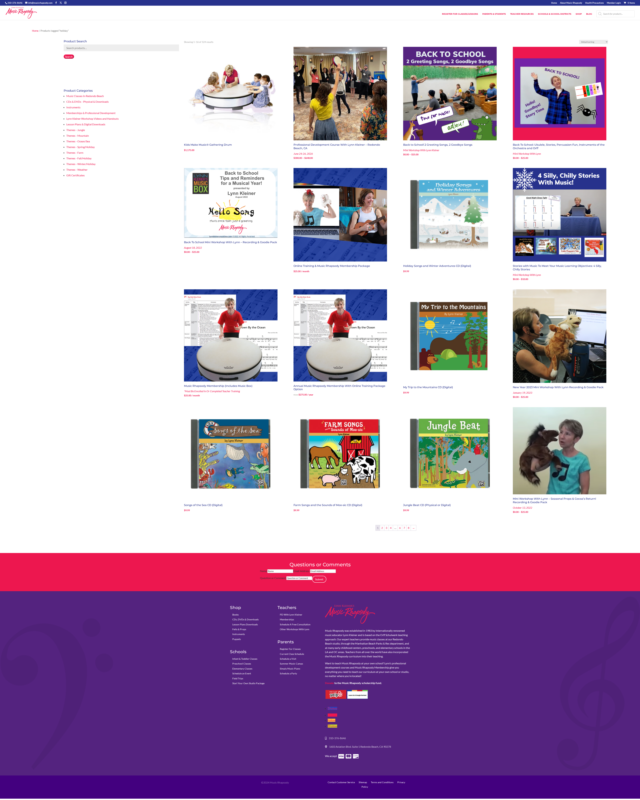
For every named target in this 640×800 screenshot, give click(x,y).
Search (69, 56)
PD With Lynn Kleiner (291, 614)
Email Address (301, 570)
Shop (579, 14)
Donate (329, 682)
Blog (589, 14)
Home (554, 3)
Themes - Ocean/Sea (78, 141)
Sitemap (363, 782)
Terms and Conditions (382, 782)
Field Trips (237, 678)
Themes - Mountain (77, 135)
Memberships (287, 619)
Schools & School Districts (554, 14)
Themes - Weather (77, 169)
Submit (319, 579)
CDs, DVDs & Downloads (245, 619)
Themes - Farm (74, 152)
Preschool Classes (241, 663)
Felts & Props (239, 629)
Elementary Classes (242, 668)
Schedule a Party (288, 673)
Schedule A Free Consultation (295, 624)
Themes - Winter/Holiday (81, 164)
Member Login (614, 3)
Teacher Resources (522, 14)
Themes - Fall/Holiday (79, 158)
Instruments (73, 107)
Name (263, 570)
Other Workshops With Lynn (294, 629)
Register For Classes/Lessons (460, 14)
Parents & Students (494, 14)
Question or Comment (273, 578)
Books (235, 614)
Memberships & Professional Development (91, 112)
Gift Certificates (75, 175)
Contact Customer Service (341, 782)
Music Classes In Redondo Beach (85, 96)
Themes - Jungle (75, 130)
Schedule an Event (241, 673)
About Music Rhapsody (571, 3)
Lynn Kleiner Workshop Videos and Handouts (92, 118)
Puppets (236, 639)
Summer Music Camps (291, 663)
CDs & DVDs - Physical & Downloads (87, 101)
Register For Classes (290, 649)
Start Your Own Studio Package (248, 683)
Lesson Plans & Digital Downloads (85, 124)
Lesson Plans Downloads (245, 624)
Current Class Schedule (292, 653)
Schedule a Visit (288, 658)
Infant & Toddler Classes (244, 658)
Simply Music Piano (290, 668)
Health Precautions (594, 3)
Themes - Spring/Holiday (80, 146)
